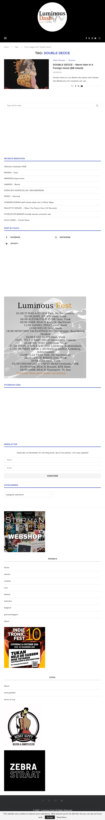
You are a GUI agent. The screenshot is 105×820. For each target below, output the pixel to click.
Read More (61, 817)
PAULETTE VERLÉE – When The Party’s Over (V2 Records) (30, 208)
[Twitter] (89, 38)
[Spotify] (95, 38)
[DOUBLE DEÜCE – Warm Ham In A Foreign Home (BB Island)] (26, 74)
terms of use (9, 699)
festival (7, 594)
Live (6, 588)
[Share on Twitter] (78, 86)
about (6, 621)
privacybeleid (9, 693)
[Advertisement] (52, 133)
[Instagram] (92, 38)
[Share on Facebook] (75, 86)
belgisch (7, 608)
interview (8, 601)
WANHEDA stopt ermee (14, 178)
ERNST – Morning (12, 196)
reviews (7, 581)
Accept (50, 817)
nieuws (7, 574)
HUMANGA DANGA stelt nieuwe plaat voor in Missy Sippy (29, 202)
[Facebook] (86, 38)
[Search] (99, 38)
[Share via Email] (82, 86)
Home (6, 47)
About (6, 686)
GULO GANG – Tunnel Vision (17, 220)
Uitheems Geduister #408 (15, 166)
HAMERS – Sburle (12, 184)
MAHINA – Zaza (11, 172)
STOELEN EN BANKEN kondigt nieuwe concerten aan (27, 214)
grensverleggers (11, 614)
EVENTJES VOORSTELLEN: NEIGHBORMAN (24, 190)
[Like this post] (72, 86)
